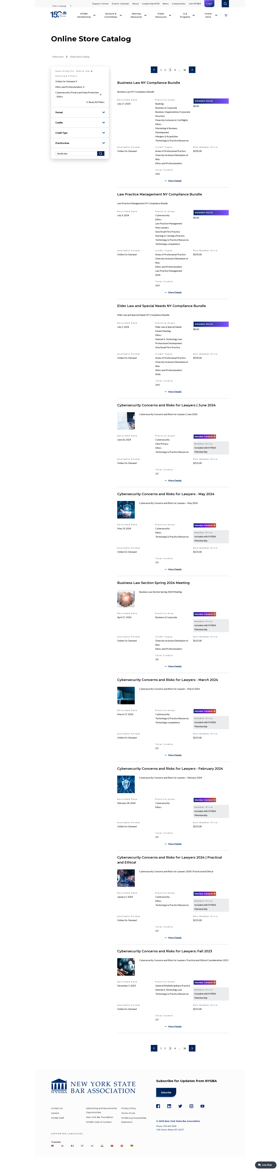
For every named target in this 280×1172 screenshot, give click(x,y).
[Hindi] (102, 1146)
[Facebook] (158, 1106)
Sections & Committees (110, 15)
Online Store (208, 15)
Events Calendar (120, 3)
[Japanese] (92, 1146)
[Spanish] (121, 1146)
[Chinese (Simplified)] (112, 1146)
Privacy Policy (128, 1108)
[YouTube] (202, 1106)
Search (225, 3)
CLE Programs (185, 15)
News (166, 3)
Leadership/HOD (151, 3)
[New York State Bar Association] (59, 17)
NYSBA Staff (57, 1118)
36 (184, 69)
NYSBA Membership (84, 15)
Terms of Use (128, 1113)
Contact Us (57, 1108)
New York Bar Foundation (99, 1117)
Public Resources (161, 15)
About (135, 3)
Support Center (100, 3)
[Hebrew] (82, 1146)
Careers (55, 1113)
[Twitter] (180, 1106)
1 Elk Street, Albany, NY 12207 (170, 1129)
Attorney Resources (136, 15)
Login (209, 3)
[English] (52, 1146)
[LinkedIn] (169, 1106)
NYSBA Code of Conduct (99, 1122)
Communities (179, 3)
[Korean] (62, 1146)
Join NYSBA (195, 3)
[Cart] (226, 15)
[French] (72, 1146)
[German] (131, 1146)
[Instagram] (191, 1106)
